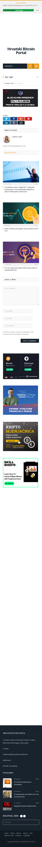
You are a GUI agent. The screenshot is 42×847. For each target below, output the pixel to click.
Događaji (26, 835)
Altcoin (25, 833)
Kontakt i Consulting (10, 766)
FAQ (31, 833)
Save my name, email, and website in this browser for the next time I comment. (18, 333)
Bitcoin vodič (9, 835)
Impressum (7, 760)
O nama (6, 749)
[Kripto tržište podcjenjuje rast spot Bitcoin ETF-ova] (21, 214)
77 (38, 779)
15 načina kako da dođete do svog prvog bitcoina (26, 795)
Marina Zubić (9, 83)
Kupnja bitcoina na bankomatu (25, 806)
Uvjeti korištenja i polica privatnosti (15, 754)
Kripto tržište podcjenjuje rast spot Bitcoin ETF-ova (21, 5)
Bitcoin (9, 363)
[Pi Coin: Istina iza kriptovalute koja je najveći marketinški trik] (21, 253)
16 (38, 791)
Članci (12, 833)
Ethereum (28, 363)
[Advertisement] (21, 27)
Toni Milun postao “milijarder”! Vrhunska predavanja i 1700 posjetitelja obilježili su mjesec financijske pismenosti (19, 189)
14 (38, 803)
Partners (18, 835)
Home (6, 833)
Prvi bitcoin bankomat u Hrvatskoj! (23, 783)
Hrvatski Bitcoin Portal (21, 50)
